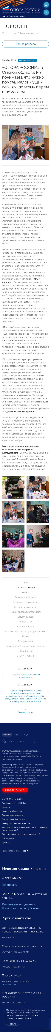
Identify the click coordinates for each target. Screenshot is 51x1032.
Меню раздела (26, 44)
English (17, 735)
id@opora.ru (9, 884)
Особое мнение (25, 626)
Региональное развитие (25, 602)
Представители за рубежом (20, 908)
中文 (26, 735)
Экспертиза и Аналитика (13, 819)
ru (46, 12)
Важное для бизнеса (25, 597)
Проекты (6, 842)
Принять (12, 1024)
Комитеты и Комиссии (12, 811)
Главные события (28, 33)
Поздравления (25, 641)
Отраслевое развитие (25, 607)
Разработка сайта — (14, 851)
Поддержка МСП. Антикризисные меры (25, 646)
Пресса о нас (26, 621)
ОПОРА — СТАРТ (25, 656)
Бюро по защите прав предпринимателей (25, 631)
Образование (8, 838)
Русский (7, 735)
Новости (12, 33)
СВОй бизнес (26, 651)
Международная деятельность (25, 612)
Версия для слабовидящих (16, 16)
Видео (25, 636)
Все (25, 582)
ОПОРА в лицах (25, 617)
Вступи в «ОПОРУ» (15, 790)
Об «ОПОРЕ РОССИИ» (12, 799)
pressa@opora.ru (9, 984)
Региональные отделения (18, 904)
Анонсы (25, 592)
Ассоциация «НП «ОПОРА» (14, 803)
